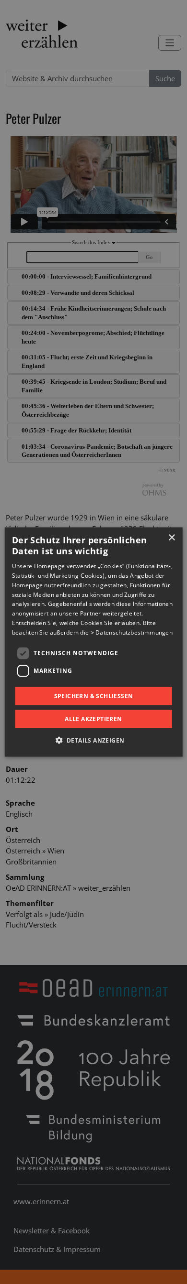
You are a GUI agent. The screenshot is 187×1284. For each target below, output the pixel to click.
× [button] (171, 537)
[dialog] (94, 642)
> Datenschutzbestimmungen (132, 632)
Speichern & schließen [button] (93, 695)
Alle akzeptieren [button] (93, 719)
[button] (94, 740)
